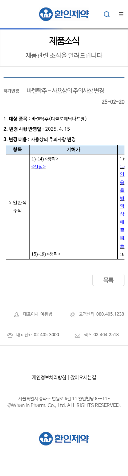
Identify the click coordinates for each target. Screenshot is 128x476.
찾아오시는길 (83, 378)
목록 (108, 280)
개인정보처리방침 (49, 378)
